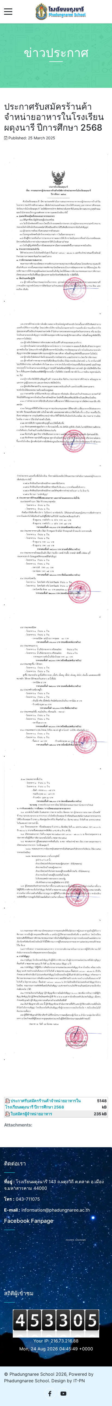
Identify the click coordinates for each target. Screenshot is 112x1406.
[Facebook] (50, 1393)
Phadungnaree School (26, 1380)
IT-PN (79, 1380)
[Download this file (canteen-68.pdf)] (8, 1100)
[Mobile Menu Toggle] (8, 12)
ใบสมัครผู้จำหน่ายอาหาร (31, 1113)
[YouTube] (63, 1393)
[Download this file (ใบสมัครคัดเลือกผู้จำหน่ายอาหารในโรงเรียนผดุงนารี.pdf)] (8, 1113)
